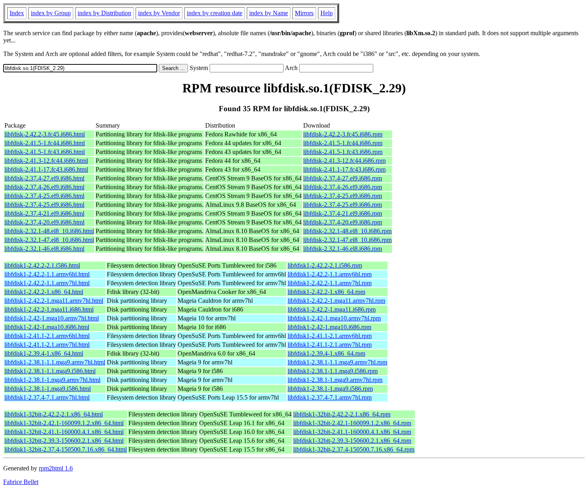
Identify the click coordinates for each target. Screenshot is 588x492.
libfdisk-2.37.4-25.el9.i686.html (44, 195)
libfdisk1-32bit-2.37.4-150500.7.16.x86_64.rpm (353, 449)
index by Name (268, 13)
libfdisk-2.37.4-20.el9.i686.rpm (342, 222)
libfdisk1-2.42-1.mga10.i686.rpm (329, 327)
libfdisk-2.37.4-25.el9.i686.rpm (342, 195)
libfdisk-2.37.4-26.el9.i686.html (44, 187)
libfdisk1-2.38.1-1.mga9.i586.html (47, 388)
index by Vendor (159, 13)
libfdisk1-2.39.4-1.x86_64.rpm (326, 353)
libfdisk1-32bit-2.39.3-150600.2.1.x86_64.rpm (352, 440)
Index (17, 13)
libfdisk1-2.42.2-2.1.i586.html (42, 265)
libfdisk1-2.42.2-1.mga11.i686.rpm (332, 309)
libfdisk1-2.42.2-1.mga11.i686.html (49, 309)
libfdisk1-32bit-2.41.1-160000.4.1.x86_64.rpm (352, 431)
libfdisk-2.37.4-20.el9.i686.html (44, 222)
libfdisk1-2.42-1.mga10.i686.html (46, 327)
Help (326, 13)
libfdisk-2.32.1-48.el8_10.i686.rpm (347, 231)
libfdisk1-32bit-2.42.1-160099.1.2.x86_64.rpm (352, 423)
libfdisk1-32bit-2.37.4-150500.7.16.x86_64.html (65, 449)
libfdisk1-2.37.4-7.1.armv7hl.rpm (330, 397)
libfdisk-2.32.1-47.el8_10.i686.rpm (347, 239)
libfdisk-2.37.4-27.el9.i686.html (44, 178)
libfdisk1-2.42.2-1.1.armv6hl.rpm (330, 274)
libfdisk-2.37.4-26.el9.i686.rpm (342, 187)
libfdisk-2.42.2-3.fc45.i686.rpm (342, 134)
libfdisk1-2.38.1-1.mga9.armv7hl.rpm (335, 379)
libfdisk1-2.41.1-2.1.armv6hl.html (47, 335)
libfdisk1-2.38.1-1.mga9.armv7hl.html (52, 379)
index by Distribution (104, 13)
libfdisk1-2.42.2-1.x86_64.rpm (326, 291)
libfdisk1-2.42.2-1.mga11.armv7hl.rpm (336, 300)
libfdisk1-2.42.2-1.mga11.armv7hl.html (53, 300)
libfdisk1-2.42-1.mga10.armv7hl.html (51, 318)
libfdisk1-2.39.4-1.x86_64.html (43, 353)
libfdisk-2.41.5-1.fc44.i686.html (44, 143)
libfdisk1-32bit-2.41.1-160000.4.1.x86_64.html (64, 431)
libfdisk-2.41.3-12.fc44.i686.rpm (344, 160)
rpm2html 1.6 (56, 468)
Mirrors (304, 13)
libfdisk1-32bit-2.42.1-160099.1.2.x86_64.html (64, 423)
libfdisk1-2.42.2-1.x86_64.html (43, 291)
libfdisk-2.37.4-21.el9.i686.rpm (342, 213)
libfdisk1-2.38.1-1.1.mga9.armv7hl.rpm (337, 362)
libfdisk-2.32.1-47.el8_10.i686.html (49, 239)
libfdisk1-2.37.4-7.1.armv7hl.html (47, 397)
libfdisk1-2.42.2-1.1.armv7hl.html (47, 283)
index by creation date (214, 13)
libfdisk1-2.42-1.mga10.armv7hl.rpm (334, 318)
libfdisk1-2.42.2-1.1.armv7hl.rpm (330, 283)
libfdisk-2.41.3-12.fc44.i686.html (46, 160)
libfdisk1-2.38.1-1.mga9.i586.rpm (330, 388)
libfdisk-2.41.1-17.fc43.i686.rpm (344, 169)
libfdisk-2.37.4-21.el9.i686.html (44, 213)
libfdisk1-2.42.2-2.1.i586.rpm (325, 265)
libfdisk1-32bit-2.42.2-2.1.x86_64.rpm (341, 414)
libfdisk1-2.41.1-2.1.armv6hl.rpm (330, 335)
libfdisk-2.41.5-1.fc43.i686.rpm (342, 151)
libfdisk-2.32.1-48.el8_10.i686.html (49, 231)
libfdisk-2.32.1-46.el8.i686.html (44, 248)
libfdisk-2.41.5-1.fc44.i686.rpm (342, 143)
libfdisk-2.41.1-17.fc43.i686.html (46, 169)
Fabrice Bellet (20, 481)
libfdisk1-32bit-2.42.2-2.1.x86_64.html (53, 414)
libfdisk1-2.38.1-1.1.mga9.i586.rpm (333, 371)
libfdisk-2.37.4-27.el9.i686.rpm (342, 178)
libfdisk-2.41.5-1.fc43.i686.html (44, 151)
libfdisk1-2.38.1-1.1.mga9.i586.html (50, 371)
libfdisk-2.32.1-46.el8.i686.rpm (342, 248)
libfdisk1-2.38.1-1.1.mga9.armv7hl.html (54, 362)
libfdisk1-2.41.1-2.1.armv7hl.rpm (330, 344)
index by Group (51, 13)
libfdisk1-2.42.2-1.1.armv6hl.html (47, 274)
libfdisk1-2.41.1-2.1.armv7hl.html (47, 344)
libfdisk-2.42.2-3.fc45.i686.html (44, 134)
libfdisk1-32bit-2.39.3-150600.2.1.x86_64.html (64, 440)
